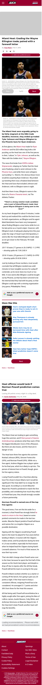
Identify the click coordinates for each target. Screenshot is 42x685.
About (4, 646)
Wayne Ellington (30, 158)
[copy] (14, 51)
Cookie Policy (7, 661)
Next (34, 91)
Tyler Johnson (22, 155)
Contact (5, 650)
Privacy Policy (7, 657)
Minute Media (11, 673)
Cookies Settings (8, 668)
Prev (8, 91)
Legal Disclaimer (31, 661)
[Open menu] (3, 3)
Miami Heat (20, 147)
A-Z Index (29, 664)
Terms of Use (30, 657)
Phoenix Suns (7, 172)
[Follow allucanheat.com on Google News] (37, 293)
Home (4, 368)
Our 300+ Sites (31, 650)
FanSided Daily (7, 654)
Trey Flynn (8, 48)
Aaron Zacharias (10, 397)
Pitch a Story (30, 654)
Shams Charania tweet (18, 194)
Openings (29, 646)
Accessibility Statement (11, 664)
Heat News (11, 368)
